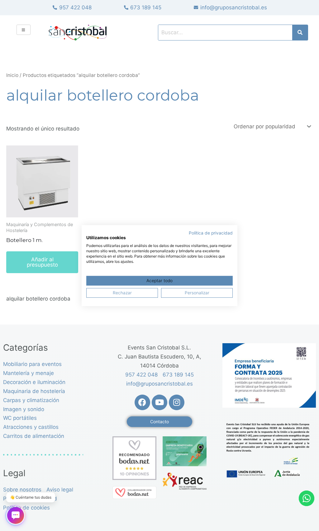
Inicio (12, 75)
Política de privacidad (211, 232)
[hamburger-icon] (24, 30)
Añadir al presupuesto (42, 262)
